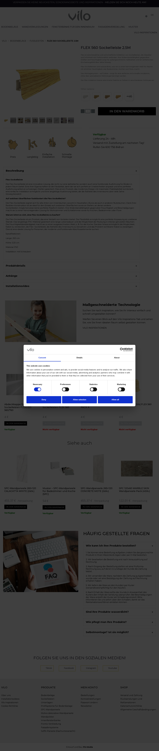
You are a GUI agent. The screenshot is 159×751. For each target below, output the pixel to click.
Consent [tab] (42, 358)
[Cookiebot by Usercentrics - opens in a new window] (122, 349)
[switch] (65, 389)
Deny (44, 400)
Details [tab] (80, 358)
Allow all (115, 400)
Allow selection (79, 400)
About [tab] (116, 358)
